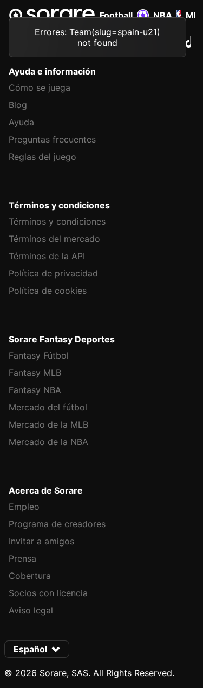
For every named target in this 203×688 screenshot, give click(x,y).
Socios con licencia (48, 593)
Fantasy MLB (35, 372)
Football (116, 15)
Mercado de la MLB (48, 424)
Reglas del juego (42, 156)
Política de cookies (48, 290)
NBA (162, 15)
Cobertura (30, 575)
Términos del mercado (54, 238)
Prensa (22, 558)
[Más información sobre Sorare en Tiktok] (190, 41)
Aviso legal (31, 610)
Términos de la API (47, 256)
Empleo (24, 506)
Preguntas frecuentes (52, 139)
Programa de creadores (57, 523)
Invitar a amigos (41, 541)
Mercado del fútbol (48, 407)
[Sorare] (52, 15)
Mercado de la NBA (48, 441)
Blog (18, 104)
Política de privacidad (53, 273)
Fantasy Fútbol (39, 355)
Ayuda (21, 122)
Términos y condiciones (57, 221)
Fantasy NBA (35, 390)
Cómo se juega (39, 87)
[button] (36, 649)
